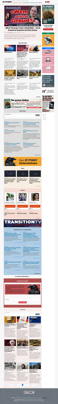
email (22, 295)
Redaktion (10, 83)
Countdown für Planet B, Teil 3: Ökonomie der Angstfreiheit (35, 323)
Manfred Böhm (23, 83)
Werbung (44, 119)
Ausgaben (14, 0)
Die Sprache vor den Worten (34, 78)
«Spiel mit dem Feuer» (9, 128)
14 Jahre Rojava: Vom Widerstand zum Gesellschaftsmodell (33, 369)
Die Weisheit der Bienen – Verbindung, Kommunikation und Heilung (10, 323)
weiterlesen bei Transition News (18, 240)
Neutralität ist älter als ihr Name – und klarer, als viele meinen (9, 78)
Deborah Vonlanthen (37, 83)
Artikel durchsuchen (7, 310)
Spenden (48, 33)
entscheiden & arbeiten (17, 2)
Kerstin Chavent (11, 58)
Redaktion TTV (11, 32)
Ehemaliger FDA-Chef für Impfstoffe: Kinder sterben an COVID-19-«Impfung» (12, 247)
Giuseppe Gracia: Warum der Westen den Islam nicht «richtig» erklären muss (31, 261)
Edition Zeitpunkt (19, 0)
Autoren (44, 116)
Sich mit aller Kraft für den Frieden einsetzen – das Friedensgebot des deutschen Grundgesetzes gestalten (22, 324)
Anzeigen (23, 0)
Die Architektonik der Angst (22, 78)
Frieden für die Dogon (22, 211)
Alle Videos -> (38, 184)
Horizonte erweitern (34, 2)
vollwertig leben (26, 2)
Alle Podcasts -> (38, 216)
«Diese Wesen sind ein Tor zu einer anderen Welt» (22, 178)
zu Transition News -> (37, 271)
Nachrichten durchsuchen (8, 112)
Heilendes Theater (33, 211)
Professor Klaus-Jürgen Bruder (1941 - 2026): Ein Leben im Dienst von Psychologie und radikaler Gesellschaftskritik (9, 347)
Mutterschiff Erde (8, 52)
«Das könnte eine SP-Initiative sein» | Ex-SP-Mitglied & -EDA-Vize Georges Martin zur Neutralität (22, 55)
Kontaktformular (48, 48)
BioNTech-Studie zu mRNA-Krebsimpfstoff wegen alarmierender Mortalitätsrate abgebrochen (12, 232)
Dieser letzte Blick (33, 52)
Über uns (27, 0)
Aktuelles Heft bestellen (48, 29)
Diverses (40, 2)
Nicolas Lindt (36, 58)
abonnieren (4, 385)
